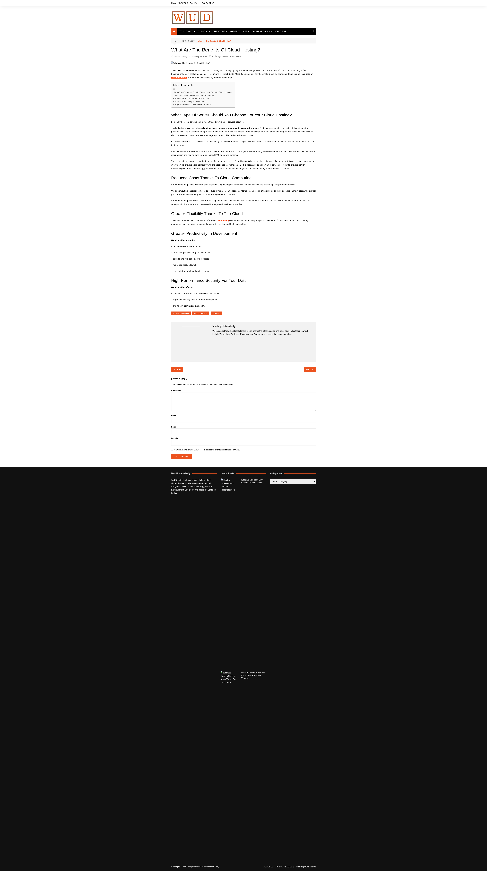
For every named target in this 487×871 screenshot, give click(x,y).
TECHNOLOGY (185, 31)
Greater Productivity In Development (191, 101)
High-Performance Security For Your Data (193, 104)
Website (174, 438)
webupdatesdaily (180, 57)
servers (217, 313)
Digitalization (223, 57)
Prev (179, 369)
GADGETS (235, 31)
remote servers (179, 77)
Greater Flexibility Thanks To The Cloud (192, 98)
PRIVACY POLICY (284, 867)
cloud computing (182, 313)
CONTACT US (208, 3)
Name (174, 415)
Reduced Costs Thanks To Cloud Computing (194, 95)
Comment (176, 390)
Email (174, 427)
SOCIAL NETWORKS (262, 31)
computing (223, 220)
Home (173, 3)
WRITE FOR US (282, 31)
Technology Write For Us (305, 867)
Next (308, 369)
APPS (246, 31)
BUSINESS (203, 31)
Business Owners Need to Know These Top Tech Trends (253, 675)
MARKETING (219, 31)
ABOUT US (183, 3)
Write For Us (195, 3)
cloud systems (201, 313)
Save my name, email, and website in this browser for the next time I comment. (207, 450)
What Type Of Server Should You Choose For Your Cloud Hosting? (203, 92)
